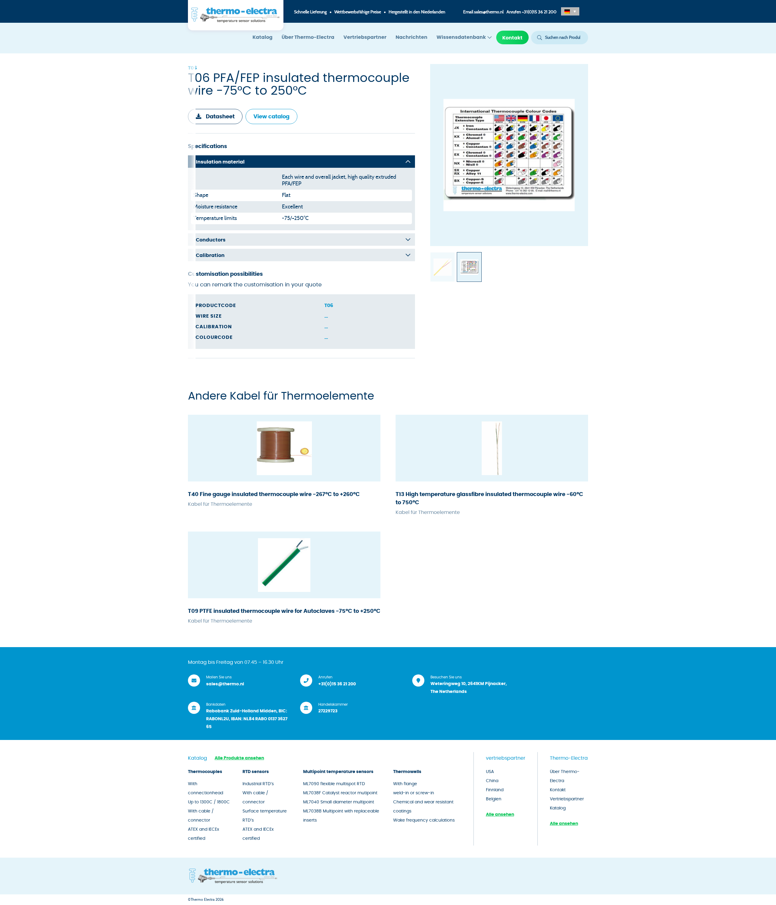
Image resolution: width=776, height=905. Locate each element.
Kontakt (512, 37)
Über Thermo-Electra (308, 37)
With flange (405, 784)
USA (490, 772)
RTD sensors (255, 772)
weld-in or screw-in (413, 793)
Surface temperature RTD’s (264, 815)
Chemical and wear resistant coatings (423, 806)
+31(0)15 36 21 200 (539, 12)
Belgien (493, 799)
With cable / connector (201, 815)
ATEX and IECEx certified (203, 834)
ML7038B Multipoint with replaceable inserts (341, 815)
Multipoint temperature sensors (338, 772)
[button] (570, 11)
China (492, 781)
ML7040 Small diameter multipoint (338, 802)
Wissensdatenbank (461, 37)
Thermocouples (205, 772)
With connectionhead (205, 788)
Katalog (263, 37)
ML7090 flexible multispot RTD (334, 784)
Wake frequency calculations (424, 820)
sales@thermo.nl (488, 12)
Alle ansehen (500, 814)
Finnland (494, 790)
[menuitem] (262, 37)
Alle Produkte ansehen (239, 758)
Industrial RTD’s (258, 784)
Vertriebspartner (364, 37)
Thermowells (407, 772)
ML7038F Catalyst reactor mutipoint (340, 793)
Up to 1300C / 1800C (209, 802)
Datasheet (220, 117)
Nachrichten (411, 37)
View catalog (271, 117)
